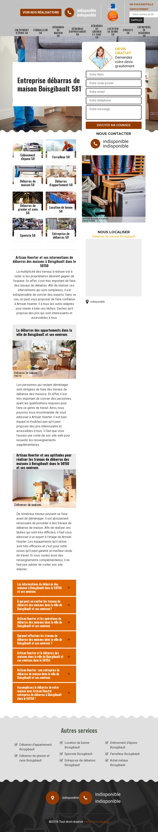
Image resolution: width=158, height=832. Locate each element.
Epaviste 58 (128, 31)
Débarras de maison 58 (58, 31)
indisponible (86, 10)
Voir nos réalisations (41, 12)
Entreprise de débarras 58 (144, 31)
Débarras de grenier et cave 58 (97, 31)
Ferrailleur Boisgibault (125, 754)
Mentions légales (97, 822)
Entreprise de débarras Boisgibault (80, 763)
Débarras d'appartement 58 (78, 31)
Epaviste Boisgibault (78, 754)
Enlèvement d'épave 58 (22, 31)
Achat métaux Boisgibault (119, 763)
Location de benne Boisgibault (77, 745)
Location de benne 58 (112, 31)
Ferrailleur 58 (40, 31)
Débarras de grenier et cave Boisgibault (34, 758)
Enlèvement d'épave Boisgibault (123, 745)
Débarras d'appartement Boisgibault (35, 747)
